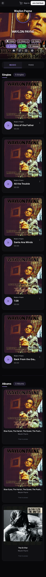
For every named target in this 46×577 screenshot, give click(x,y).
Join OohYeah (37, 3)
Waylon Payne (19, 122)
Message (35, 46)
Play (23, 46)
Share (23, 41)
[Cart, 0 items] (21, 3)
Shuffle (12, 46)
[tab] (13, 65)
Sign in (27, 3)
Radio (37, 41)
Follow (12, 41)
